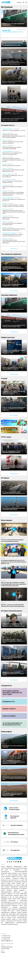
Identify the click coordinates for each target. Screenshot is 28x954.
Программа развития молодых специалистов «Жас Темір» (12, 692)
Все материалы (14, 290)
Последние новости (7, 125)
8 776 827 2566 (5, 948)
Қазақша (19, 2)
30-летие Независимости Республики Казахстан (12, 724)
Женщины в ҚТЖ (9, 701)
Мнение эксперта (9, 709)
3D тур (3, 952)
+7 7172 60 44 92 (5, 935)
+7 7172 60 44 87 (5, 939)
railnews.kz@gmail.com (7, 940)
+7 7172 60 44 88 (5, 937)
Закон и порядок (9, 716)
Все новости (14, 248)
